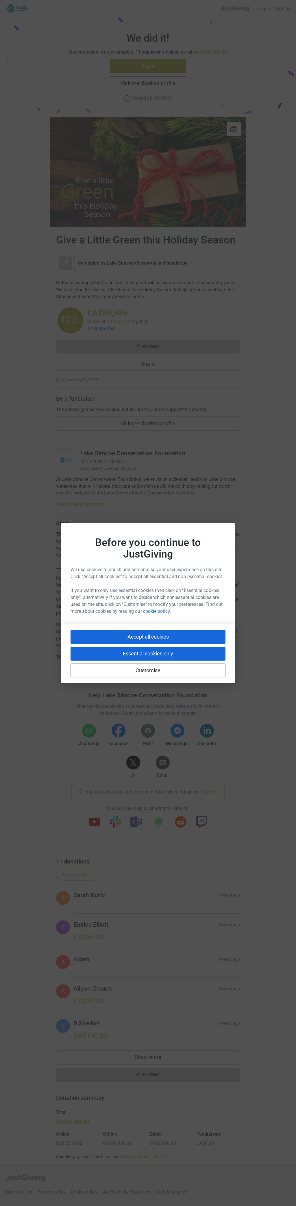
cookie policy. (157, 611)
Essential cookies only (148, 653)
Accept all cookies (148, 637)
